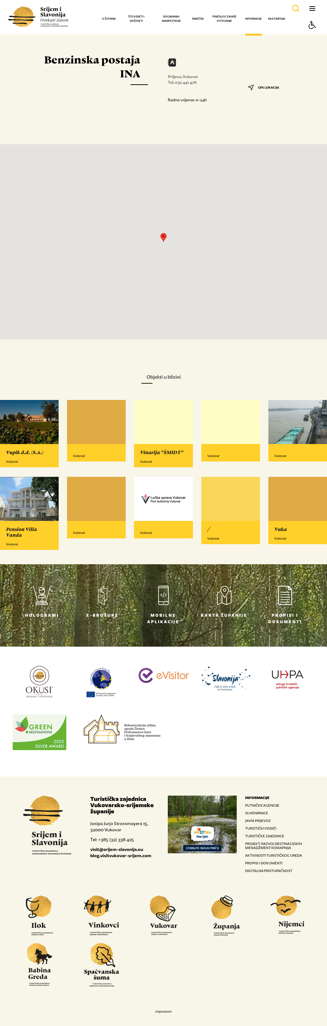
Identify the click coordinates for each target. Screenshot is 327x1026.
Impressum (163, 1011)
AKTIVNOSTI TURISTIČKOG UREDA (273, 855)
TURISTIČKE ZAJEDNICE (264, 836)
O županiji (109, 18)
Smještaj (197, 18)
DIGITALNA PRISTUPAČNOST (268, 870)
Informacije (253, 18)
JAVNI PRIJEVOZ (258, 820)
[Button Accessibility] (312, 33)
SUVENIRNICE (256, 813)
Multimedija (276, 18)
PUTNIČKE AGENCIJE (262, 805)
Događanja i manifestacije (171, 19)
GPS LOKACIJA (268, 88)
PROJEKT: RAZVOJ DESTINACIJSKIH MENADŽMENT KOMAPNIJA (273, 845)
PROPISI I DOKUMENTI (263, 863)
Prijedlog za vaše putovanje (224, 19)
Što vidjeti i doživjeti (136, 19)
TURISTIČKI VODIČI (260, 828)
